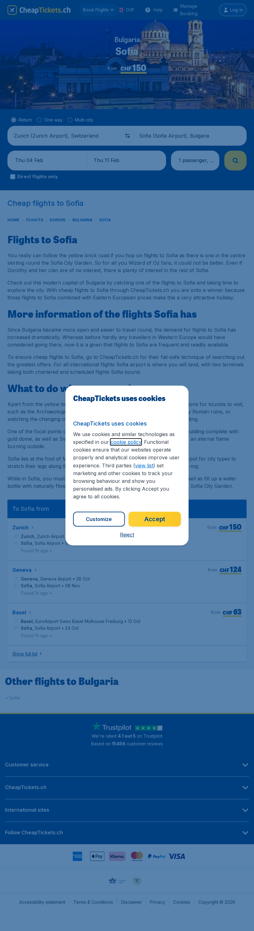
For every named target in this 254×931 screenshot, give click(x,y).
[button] (127, 535)
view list (144, 465)
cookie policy (126, 442)
